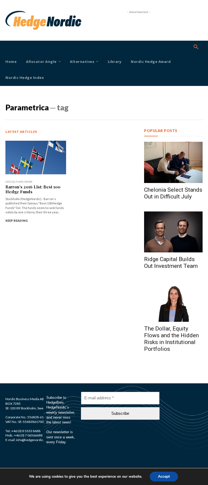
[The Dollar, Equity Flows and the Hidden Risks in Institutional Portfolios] (173, 301)
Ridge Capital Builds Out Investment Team (171, 262)
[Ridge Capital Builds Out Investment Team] (173, 231)
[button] (196, 47)
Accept (164, 476)
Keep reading (16, 220)
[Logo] (13, 20)
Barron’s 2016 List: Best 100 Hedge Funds (32, 189)
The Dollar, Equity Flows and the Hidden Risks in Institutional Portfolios (171, 338)
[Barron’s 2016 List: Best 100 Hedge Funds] (35, 157)
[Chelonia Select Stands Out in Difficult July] (173, 162)
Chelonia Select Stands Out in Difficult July (173, 193)
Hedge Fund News (18, 181)
